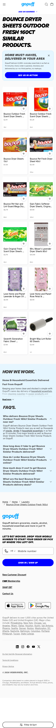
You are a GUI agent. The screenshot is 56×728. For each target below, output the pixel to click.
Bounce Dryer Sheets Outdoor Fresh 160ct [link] (27, 504)
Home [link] (5, 502)
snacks (9, 430)
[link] (28, 4)
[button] (52, 4)
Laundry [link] (26, 502)
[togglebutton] (28, 725)
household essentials (32, 430)
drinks (16, 430)
